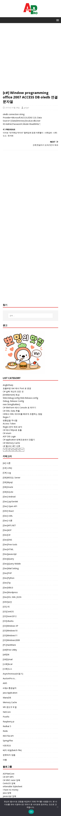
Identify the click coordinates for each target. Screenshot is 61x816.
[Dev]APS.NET (9, 525)
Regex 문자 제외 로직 (12, 426)
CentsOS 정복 (9, 783)
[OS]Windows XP (10, 625)
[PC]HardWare (9, 645)
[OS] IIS (6, 606)
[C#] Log (7, 472)
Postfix (6, 716)
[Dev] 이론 (7, 520)
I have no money (10, 789)
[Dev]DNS (7, 539)
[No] (57, 807)
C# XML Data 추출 (11, 410)
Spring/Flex (8, 740)
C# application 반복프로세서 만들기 (19, 439)
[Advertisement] (30, 58)
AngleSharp (8, 385)
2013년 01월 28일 (12, 107)
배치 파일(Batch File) (12, 750)
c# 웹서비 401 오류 (11, 446)
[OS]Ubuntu (8, 621)
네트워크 (7, 745)
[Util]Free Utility (10, 649)
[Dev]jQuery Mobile (12, 563)
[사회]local (7, 664)
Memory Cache (10, 702)
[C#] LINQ (7, 468)
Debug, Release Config (13, 401)
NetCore (7, 712)
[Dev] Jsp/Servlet (10, 501)
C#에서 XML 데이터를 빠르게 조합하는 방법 (22, 414)
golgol (26, 107)
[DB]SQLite (8, 492)
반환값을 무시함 (10, 420)
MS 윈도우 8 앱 (10, 707)
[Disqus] (30, 189)
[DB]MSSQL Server (11, 477)
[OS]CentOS (8, 611)
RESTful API (8, 735)
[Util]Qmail (7, 659)
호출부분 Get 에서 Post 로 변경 (17, 388)
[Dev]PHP (7, 573)
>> (22, 449)
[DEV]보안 (7, 602)
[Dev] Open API (10, 506)
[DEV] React (8, 511)
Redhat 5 (7, 726)
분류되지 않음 (9, 755)
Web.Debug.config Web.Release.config (20, 398)
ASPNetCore (8, 773)
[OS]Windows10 (10, 630)
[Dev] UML (8, 515)
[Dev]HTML (8, 549)
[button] (57, 20)
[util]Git (6, 654)
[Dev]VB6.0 (8, 587)
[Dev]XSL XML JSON (12, 597)
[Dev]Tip (7, 582)
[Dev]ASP (7, 530)
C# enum (7, 433)
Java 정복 (7, 793)
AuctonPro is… (9, 678)
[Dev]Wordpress (10, 592)
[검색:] (30, 315)
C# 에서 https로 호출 (12, 430)
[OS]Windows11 (10, 635)
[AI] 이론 (6, 463)
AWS (5, 683)
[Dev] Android (9, 496)
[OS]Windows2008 (11, 640)
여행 (5, 759)
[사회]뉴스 (7, 668)
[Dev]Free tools (10, 544)
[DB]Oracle (8, 487)
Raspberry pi (8, 721)
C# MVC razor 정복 (11, 780)
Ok (31, 812)
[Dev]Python (8, 578)
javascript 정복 (9, 796)
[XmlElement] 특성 (11, 394)
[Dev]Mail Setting (11, 568)
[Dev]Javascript (10, 554)
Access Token (9, 423)
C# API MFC (8, 776)
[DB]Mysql (7, 482)
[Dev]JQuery (8, 558)
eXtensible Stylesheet (12, 786)
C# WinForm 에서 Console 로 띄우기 (19, 407)
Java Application (10, 692)
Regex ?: (6, 417)
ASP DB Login (9, 436)
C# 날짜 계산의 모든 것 (13, 391)
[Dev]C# (6, 534)
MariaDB (7, 697)
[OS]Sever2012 (9, 616)
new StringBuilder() (11, 404)
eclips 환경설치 (9, 688)
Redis (5, 731)
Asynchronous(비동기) (13, 673)
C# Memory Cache (11, 443)
